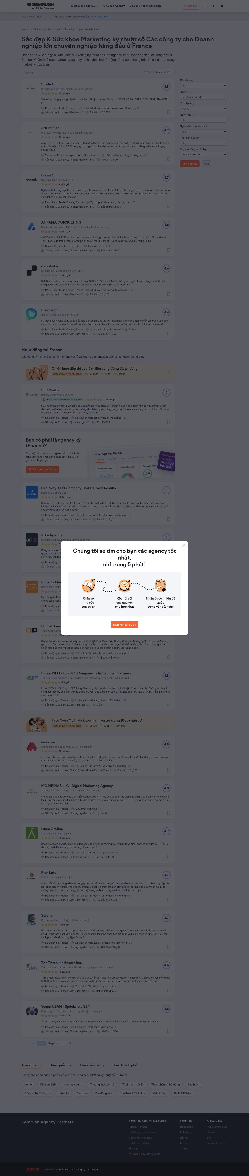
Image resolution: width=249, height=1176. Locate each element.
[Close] (184, 545)
